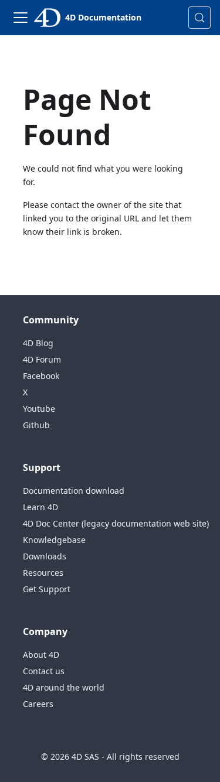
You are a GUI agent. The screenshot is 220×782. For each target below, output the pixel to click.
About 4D (41, 654)
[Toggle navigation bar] (20, 17)
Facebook (41, 375)
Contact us (44, 671)
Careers (38, 703)
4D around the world (63, 687)
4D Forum (42, 359)
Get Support (46, 589)
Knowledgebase (54, 539)
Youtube (39, 408)
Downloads (44, 556)
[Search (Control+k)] (199, 17)
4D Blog (38, 343)
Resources (43, 572)
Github (36, 425)
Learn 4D (40, 507)
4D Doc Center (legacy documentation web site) (116, 523)
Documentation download (73, 490)
